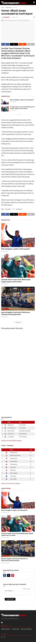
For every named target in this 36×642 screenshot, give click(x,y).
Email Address (9, 590)
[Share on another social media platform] (31, 44)
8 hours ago (5, 316)
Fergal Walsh (6, 17)
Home (2, 7)
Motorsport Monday (26, 629)
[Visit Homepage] (13, 2)
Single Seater (8, 7)
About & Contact (5, 629)
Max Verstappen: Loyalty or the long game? (22, 99)
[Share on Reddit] (22, 44)
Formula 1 (15, 7)
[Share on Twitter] (14, 44)
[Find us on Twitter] (8, 575)
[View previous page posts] (16, 114)
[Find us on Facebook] (4, 575)
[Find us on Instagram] (12, 575)
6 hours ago (14, 101)
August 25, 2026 (5, 512)
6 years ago (15, 17)
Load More (18, 322)
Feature (4, 245)
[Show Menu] (34, 2)
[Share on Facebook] (5, 44)
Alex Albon (8, 209)
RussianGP (19, 209)
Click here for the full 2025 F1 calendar (11, 440)
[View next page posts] (19, 114)
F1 (13, 209)
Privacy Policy (15, 629)
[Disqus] (18, 351)
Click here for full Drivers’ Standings (10, 483)
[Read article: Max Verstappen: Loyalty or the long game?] (5, 101)
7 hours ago (14, 110)
